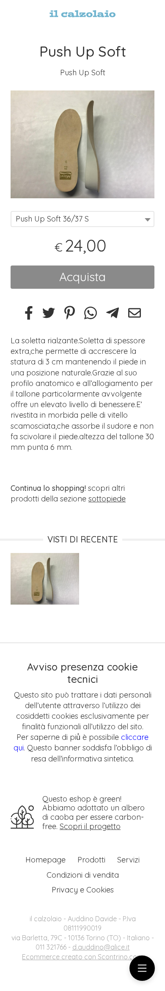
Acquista (82, 276)
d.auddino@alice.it (101, 947)
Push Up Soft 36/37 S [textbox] (52, 219)
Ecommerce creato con (82, 957)
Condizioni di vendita (83, 875)
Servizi (128, 860)
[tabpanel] (82, 144)
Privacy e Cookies (83, 890)
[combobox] (82, 219)
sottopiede (107, 499)
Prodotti (91, 860)
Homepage (45, 860)
